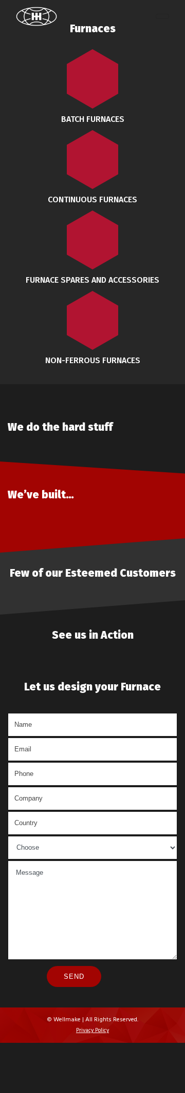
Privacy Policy (92, 1030)
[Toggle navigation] (162, 16)
